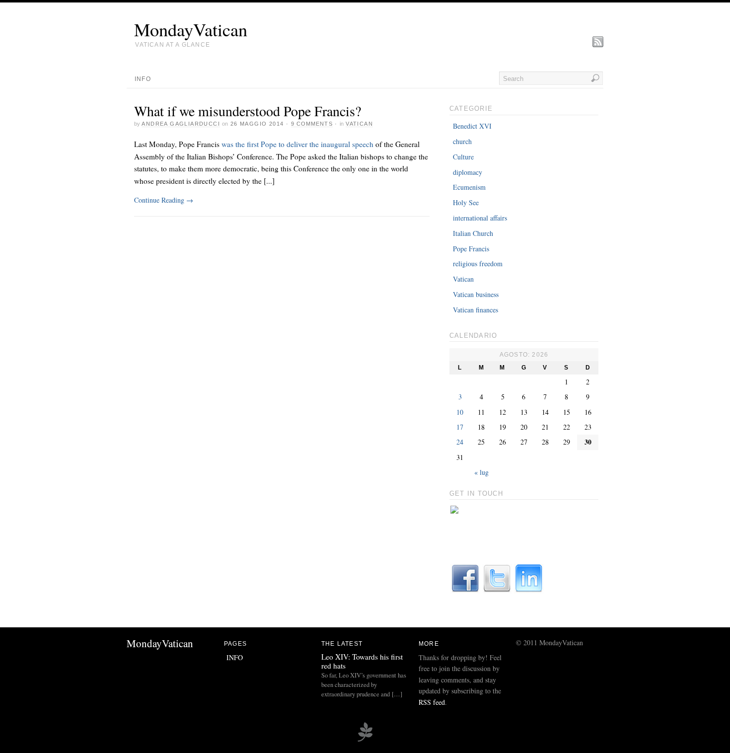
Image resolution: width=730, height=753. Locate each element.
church (462, 141)
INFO (143, 78)
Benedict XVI (472, 126)
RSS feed (432, 702)
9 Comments (312, 124)
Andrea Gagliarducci (181, 124)
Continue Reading (163, 200)
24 (459, 442)
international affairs (480, 218)
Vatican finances (475, 309)
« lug (481, 472)
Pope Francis (471, 248)
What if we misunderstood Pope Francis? (247, 110)
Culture (463, 156)
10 (459, 412)
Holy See (466, 202)
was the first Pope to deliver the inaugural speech (297, 144)
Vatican (359, 124)
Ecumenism (469, 187)
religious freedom (478, 263)
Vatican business (476, 294)
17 (459, 427)
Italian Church (473, 233)
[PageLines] (365, 740)
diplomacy (467, 172)
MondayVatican (190, 29)
